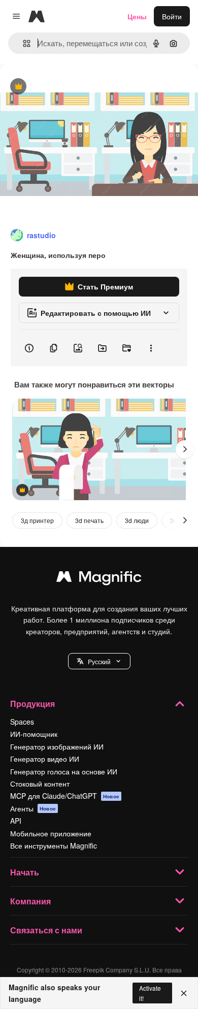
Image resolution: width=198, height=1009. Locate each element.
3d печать (89, 520)
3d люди (137, 520)
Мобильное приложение (50, 833)
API (15, 821)
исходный (68, 87)
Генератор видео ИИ (44, 759)
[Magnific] (99, 579)
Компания (30, 901)
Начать (24, 872)
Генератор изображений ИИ (57, 746)
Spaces (22, 722)
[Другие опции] (151, 348)
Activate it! (150, 993)
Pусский (99, 661)
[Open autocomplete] (23, 43)
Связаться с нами (46, 930)
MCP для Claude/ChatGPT (64, 796)
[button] (99, 661)
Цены (137, 16)
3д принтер (37, 520)
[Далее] (185, 449)
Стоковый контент (40, 783)
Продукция (32, 703)
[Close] (183, 993)
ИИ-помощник (33, 734)
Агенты (33, 808)
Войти (172, 16)
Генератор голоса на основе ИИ (63, 771)
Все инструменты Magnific (53, 845)
